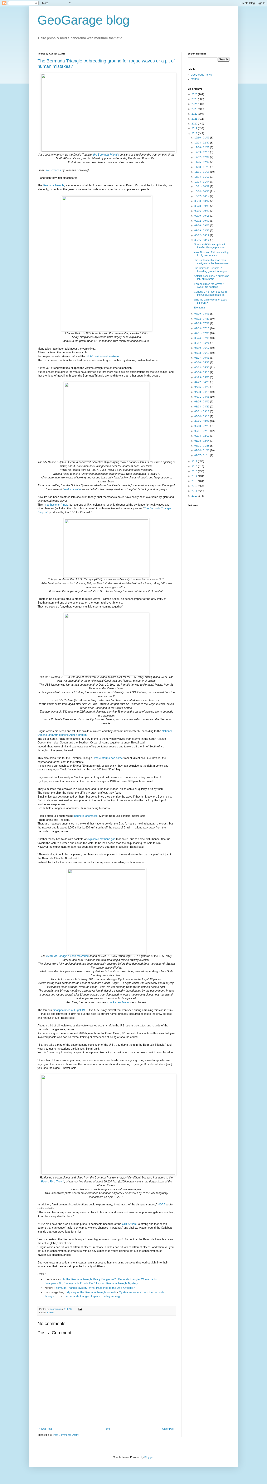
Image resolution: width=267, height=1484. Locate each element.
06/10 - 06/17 (202, 347)
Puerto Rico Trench (52, 1181)
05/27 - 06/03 (202, 357)
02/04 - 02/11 (202, 435)
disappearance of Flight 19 (69, 1010)
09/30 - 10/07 (202, 201)
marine (50, 1312)
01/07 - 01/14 (202, 455)
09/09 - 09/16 (202, 215)
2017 (194, 461)
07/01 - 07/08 (202, 333)
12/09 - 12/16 (202, 152)
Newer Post (45, 1428)
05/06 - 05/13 (202, 372)
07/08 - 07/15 (202, 328)
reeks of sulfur (73, 489)
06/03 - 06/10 (202, 352)
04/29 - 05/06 (202, 377)
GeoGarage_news (201, 74)
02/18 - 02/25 (202, 426)
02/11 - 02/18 (202, 431)
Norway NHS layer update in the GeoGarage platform (210, 246)
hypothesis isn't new (56, 504)
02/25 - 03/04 (202, 421)
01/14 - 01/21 (202, 450)
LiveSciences (53, 170)
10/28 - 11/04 (202, 181)
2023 (194, 109)
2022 (194, 113)
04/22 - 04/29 (202, 382)
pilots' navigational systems (102, 356)
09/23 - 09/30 (202, 206)
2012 (194, 486)
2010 (194, 495)
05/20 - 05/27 (202, 362)
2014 (194, 476)
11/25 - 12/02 (202, 162)
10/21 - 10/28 (202, 186)
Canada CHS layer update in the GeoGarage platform (210, 293)
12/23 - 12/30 (202, 142)
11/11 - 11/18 (202, 171)
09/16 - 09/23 (202, 210)
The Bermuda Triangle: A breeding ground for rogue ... (211, 270)
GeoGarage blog (84, 20)
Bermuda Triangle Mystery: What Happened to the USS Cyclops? (95, 1287)
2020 (194, 123)
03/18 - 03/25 (202, 406)
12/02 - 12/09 (202, 157)
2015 (194, 471)
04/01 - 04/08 (202, 396)
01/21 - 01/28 (202, 445)
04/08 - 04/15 (202, 392)
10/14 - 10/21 (202, 191)
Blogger (148, 1457)
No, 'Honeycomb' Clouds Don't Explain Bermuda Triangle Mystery (98, 1283)
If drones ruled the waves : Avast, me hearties (209, 285)
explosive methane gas (101, 839)
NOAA (161, 1204)
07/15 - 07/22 (202, 323)
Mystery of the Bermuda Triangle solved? (91, 1292)
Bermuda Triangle (53, 185)
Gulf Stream (129, 1223)
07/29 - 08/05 (202, 313)
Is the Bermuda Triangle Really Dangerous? (89, 1279)
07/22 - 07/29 (202, 318)
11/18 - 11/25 (202, 167)
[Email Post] (80, 1309)
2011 (194, 491)
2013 (194, 481)
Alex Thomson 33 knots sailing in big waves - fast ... (211, 254)
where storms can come (108, 758)
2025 (194, 99)
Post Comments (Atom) (66, 1434)
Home (107, 1428)
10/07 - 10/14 (202, 196)
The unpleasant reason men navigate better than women (211, 262)
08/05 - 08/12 (202, 240)
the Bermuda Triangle (106, 154)
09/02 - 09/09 (202, 220)
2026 (194, 94)
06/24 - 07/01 (202, 338)
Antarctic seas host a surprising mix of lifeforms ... (211, 277)
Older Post (168, 1428)
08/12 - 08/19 (202, 235)
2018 (194, 133)
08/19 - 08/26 (202, 230)
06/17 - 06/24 (202, 343)
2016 (194, 466)
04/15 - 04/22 (202, 387)
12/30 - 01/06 (202, 137)
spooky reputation (118, 1002)
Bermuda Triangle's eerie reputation (67, 956)
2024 (194, 104)
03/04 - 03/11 (202, 416)
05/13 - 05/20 (202, 367)
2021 (194, 118)
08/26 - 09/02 (202, 225)
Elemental (199, 307)
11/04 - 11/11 (202, 176)
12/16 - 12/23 (202, 147)
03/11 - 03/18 (202, 411)
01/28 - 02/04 (202, 440)
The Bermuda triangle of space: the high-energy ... (93, 1296)
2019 (194, 128)
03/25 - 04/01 (202, 401)
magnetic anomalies (85, 815)
